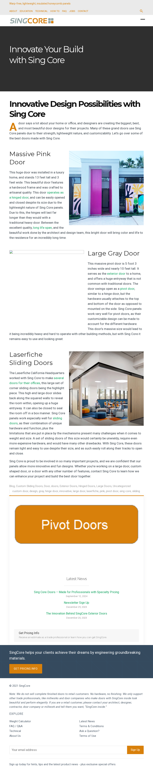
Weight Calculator (20, 721)
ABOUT (13, 11)
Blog (12, 486)
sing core (125, 491)
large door (79, 491)
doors (54, 486)
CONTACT (83, 11)
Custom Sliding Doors (29, 486)
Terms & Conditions (91, 726)
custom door (20, 491)
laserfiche (93, 491)
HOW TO (55, 11)
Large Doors (104, 486)
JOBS (72, 11)
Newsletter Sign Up (76, 602)
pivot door (127, 289)
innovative (65, 491)
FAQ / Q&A (16, 726)
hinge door (51, 491)
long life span (42, 227)
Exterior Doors (68, 486)
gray (41, 491)
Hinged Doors (87, 486)
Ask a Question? (89, 731)
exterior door (116, 273)
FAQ (64, 11)
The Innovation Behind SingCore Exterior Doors (76, 613)
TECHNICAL (41, 11)
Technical (15, 731)
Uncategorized (122, 486)
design (33, 491)
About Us (15, 736)
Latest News (87, 721)
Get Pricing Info (26, 668)
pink (102, 491)
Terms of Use (87, 736)
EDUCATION (26, 11)
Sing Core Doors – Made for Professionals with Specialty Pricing (76, 592)
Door (47, 486)
